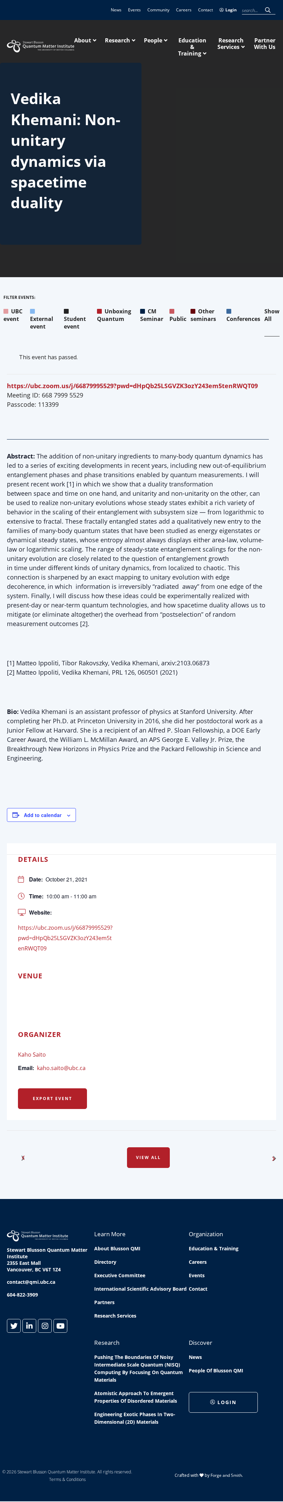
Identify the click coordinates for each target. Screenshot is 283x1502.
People (153, 40)
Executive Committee (119, 1275)
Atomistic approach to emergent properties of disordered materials (135, 1397)
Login (231, 10)
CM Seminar (151, 315)
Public (177, 319)
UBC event (12, 315)
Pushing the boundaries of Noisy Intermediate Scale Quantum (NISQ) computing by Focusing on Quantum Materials (138, 1368)
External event (41, 322)
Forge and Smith (226, 1475)
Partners (104, 1302)
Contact (205, 10)
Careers (184, 10)
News (116, 10)
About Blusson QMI (117, 1248)
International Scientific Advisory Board (140, 1289)
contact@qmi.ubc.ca (31, 1282)
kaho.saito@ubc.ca (61, 1068)
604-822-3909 (22, 1294)
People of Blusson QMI (216, 1370)
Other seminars (203, 315)
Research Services (230, 44)
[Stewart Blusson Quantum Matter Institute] (40, 48)
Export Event (52, 1098)
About (82, 40)
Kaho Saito (32, 1054)
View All (148, 1157)
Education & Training (192, 47)
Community (158, 10)
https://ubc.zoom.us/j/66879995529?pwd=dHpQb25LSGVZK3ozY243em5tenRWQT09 (132, 386)
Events (134, 10)
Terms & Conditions (67, 1479)
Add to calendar (42, 815)
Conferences (243, 319)
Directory (105, 1262)
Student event (75, 322)
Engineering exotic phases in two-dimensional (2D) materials (134, 1418)
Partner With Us (264, 44)
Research (117, 40)
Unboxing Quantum (114, 315)
